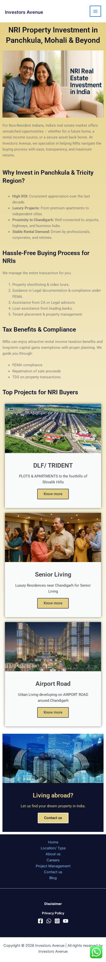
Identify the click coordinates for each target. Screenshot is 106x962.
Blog (53, 878)
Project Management (53, 866)
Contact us (53, 818)
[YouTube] (65, 921)
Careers (53, 860)
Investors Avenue (24, 12)
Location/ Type (53, 848)
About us (53, 854)
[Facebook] (40, 921)
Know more (53, 494)
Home (53, 842)
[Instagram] (57, 921)
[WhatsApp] (49, 921)
